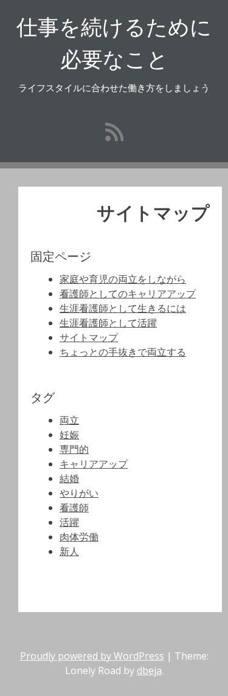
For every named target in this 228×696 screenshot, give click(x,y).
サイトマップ (89, 337)
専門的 (74, 449)
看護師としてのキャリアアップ (128, 293)
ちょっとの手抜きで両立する (123, 352)
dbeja (149, 670)
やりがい (79, 493)
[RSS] (114, 131)
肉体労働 (79, 536)
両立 (69, 420)
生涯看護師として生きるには (123, 308)
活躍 (69, 522)
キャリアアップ (94, 463)
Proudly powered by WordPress (92, 656)
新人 (69, 551)
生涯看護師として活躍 (108, 322)
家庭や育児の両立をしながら (123, 279)
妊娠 (69, 434)
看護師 (74, 507)
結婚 (69, 478)
